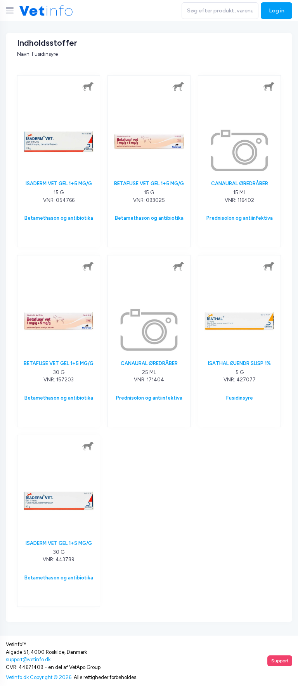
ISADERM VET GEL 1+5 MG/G (59, 183)
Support (279, 661)
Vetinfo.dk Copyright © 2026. (39, 677)
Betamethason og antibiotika (58, 218)
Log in (276, 10)
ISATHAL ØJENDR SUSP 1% (239, 363)
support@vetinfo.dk (28, 659)
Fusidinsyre (239, 398)
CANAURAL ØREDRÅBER (239, 183)
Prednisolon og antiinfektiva (239, 218)
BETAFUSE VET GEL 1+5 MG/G (149, 183)
